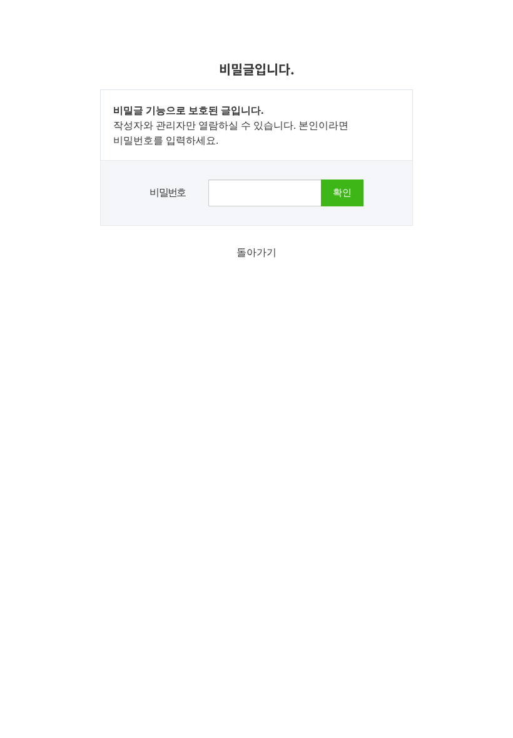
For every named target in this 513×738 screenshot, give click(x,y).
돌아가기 (256, 252)
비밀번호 (168, 192)
